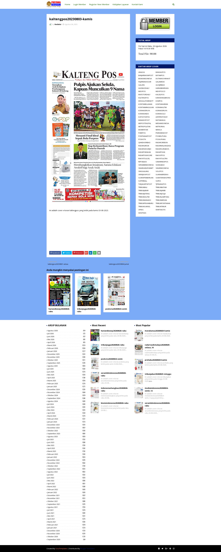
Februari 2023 (66, 454)
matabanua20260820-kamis (157, 331)
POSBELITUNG (161, 136)
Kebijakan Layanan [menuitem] (121, 4)
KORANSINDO (143, 114)
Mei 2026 (66, 339)
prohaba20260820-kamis (156, 360)
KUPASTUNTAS (144, 117)
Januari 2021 (66, 528)
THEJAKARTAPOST (145, 184)
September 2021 (66, 504)
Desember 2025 (66, 354)
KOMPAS (159, 101)
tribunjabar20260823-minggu (158, 374)
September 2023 (66, 433)
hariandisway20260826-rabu (113, 331)
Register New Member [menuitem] (99, 4)
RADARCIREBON (162, 142)
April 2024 (66, 413)
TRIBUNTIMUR (161, 206)
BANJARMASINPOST (145, 75)
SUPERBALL (142, 181)
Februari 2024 (66, 419)
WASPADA (142, 213)
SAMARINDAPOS (162, 162)
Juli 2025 (66, 369)
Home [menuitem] (67, 4)
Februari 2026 (66, 348)
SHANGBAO (160, 165)
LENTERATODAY (162, 117)
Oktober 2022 (66, 466)
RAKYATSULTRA (161, 158)
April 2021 (66, 519)
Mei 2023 (66, 445)
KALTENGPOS (143, 98)
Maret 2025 (66, 380)
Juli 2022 (66, 475)
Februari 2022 (66, 489)
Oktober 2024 (66, 395)
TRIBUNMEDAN (161, 200)
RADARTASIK (160, 152)
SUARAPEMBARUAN (145, 178)
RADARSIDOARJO (144, 149)
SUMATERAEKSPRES (163, 178)
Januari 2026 (66, 351)
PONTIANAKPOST (145, 136)
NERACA (159, 130)
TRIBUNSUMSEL (144, 206)
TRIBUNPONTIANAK (163, 203)
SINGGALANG (143, 171)
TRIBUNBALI (142, 187)
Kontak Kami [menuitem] (137, 4)
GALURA (141, 85)
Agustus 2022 (66, 472)
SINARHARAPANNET (145, 168)
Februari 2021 (66, 525)
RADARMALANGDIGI (163, 146)
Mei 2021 (66, 516)
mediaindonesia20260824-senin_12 (156, 389)
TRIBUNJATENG (144, 194)
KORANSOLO (160, 114)
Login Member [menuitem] (79, 4)
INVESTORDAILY (144, 94)
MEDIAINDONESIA (162, 123)
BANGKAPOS (160, 72)
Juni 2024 (66, 407)
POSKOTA (142, 139)
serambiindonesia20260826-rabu (113, 374)
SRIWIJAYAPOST (144, 174)
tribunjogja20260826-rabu (112, 345)
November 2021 (66, 498)
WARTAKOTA (160, 210)
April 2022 (66, 483)
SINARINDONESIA (162, 168)
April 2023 (66, 448)
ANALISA (141, 72)
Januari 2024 (66, 422)
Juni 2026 (66, 336)
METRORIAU (160, 126)
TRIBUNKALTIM (144, 197)
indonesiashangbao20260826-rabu (114, 389)
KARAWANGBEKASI (163, 98)
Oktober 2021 (66, 501)
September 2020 (66, 539)
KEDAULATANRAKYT (145, 101)
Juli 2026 (66, 333)
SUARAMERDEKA (162, 174)
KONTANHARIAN (162, 104)
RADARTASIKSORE (145, 155)
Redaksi (58, 24)
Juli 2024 (66, 404)
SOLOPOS (159, 171)
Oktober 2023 (66, 430)
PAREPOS (142, 133)
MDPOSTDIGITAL (144, 123)
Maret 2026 (66, 345)
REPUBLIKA (142, 162)
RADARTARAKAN (144, 152)
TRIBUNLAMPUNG (162, 197)
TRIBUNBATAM (161, 187)
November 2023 (66, 428)
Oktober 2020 (66, 536)
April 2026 (66, 342)
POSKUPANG (161, 139)
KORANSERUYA (144, 110)
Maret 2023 (66, 451)
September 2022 (66, 469)
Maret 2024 (66, 416)
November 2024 (66, 392)
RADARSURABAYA (162, 149)
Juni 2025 (66, 372)
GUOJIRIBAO (160, 85)
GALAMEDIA (160, 82)
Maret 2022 (66, 486)
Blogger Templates (87, 548)
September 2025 (66, 363)
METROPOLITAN (144, 126)
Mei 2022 (66, 480)
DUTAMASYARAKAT (163, 78)
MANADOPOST (144, 120)
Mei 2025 (66, 375)
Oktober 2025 (66, 360)
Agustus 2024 (66, 401)
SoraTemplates (61, 548)
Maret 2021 (66, 522)
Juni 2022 (66, 478)
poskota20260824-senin (116, 309)
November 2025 (66, 357)
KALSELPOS (160, 94)
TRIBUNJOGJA (161, 194)
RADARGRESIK (143, 146)
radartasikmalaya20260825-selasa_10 (157, 346)
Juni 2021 (66, 513)
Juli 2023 (66, 439)
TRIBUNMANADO (144, 200)
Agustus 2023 (66, 436)
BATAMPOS (160, 75)
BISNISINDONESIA (145, 78)
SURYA (158, 181)
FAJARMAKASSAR (144, 82)
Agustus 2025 (66, 366)
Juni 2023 (66, 442)
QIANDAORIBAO (144, 142)
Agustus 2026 (66, 330)
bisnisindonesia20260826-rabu (114, 403)
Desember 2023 (66, 425)
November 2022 (66, 463)
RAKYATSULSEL (144, 158)
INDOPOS (142, 91)
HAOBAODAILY (143, 88)
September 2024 (66, 398)
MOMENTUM (143, 130)
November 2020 (66, 533)
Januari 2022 (66, 492)
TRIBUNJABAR (143, 190)
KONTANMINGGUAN (146, 107)
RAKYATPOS (160, 155)
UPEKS (140, 210)
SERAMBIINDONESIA (146, 165)
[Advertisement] (88, 47)
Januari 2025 (66, 386)
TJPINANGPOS (161, 184)
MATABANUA (160, 120)
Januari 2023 (66, 457)
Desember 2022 (66, 460)
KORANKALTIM (161, 107)
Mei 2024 (66, 410)
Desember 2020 (66, 530)
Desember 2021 (66, 495)
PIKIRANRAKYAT (162, 133)
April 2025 (66, 377)
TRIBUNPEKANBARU (145, 203)
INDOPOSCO (160, 91)
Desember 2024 (66, 389)
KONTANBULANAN (145, 104)
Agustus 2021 (66, 507)
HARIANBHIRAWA (162, 88)
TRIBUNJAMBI (160, 190)
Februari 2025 (66, 383)
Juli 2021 (66, 510)
